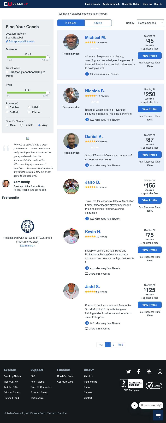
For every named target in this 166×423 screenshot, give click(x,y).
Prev (101, 344)
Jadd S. (92, 286)
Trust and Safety (39, 392)
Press (87, 387)
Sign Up (147, 4)
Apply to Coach (111, 4)
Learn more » (27, 245)
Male (12, 125)
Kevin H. (93, 231)
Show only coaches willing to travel (25, 74)
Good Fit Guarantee (41, 387)
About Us (88, 376)
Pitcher (36, 112)
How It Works (37, 381)
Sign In (158, 4)
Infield (35, 107)
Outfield (14, 112)
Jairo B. (92, 182)
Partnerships (90, 381)
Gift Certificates (12, 392)
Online (98, 23)
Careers (88, 392)
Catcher (14, 107)
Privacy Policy (38, 413)
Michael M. (95, 37)
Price (9, 85)
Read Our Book (65, 376)
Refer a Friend (11, 397)
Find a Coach (92, 4)
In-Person (71, 23)
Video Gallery (11, 381)
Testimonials (37, 397)
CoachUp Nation (131, 4)
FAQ (33, 376)
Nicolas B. (95, 91)
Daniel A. (94, 136)
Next (120, 344)
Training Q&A (11, 387)
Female (29, 125)
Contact (88, 397)
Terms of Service (56, 413)
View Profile (149, 55)
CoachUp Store (65, 381)
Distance (11, 49)
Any (44, 125)
